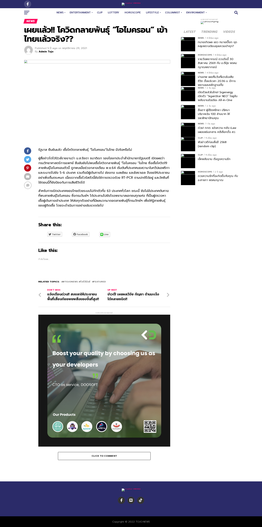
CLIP (99, 12)
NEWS (59, 12)
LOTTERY (113, 12)
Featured (99, 282)
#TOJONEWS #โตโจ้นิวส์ (76, 282)
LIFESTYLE (152, 12)
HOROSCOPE (133, 12)
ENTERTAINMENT (80, 12)
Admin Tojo (46, 51)
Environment (195, 12)
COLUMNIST (172, 12)
